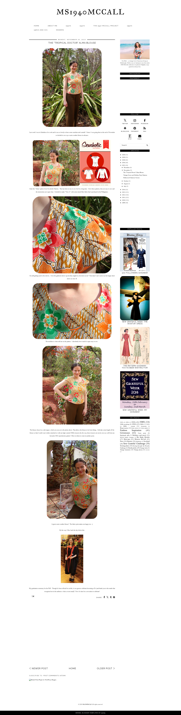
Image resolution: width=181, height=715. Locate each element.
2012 (123, 195)
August (126, 183)
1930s (68, 26)
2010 (123, 200)
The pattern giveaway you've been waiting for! (135, 367)
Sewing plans (124, 446)
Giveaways (125, 433)
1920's (127, 422)
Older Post (104, 668)
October (126, 181)
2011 (123, 197)
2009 (123, 202)
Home (36, 26)
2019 (123, 157)
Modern (60, 30)
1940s (82, 26)
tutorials (148, 450)
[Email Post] (32, 596)
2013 (123, 192)
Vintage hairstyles (125, 450)
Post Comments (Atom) (54, 675)
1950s (129, 26)
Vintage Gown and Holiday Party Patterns (135, 175)
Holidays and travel (139, 435)
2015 (123, 165)
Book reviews (135, 428)
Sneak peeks (132, 448)
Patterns (129, 441)
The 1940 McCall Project (105, 26)
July (125, 186)
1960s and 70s (41, 30)
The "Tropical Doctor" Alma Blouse (133, 172)
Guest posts (142, 433)
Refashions (138, 441)
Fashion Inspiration (130, 430)
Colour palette (144, 428)
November (127, 170)
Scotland (147, 441)
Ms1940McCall (90, 11)
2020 (123, 154)
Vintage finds (144, 448)
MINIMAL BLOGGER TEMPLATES (87, 713)
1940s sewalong (124, 424)
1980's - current (129, 426)
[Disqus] (72, 634)
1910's (121, 422)
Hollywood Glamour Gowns (131, 177)
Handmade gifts (124, 435)
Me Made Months (143, 437)
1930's (133, 422)
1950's (134, 424)
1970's (148, 424)
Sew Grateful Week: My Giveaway (135, 411)
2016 (123, 162)
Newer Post (40, 668)
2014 (123, 189)
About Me (52, 26)
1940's (142, 422)
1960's (142, 424)
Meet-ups (127, 439)
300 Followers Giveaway (135, 273)
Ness (121, 441)
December (127, 167)
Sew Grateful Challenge (134, 443)
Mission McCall (140, 439)
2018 (123, 160)
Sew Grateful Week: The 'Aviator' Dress (135, 323)
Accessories (144, 426)
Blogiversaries (124, 428)
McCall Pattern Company (127, 437)
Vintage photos (138, 450)
